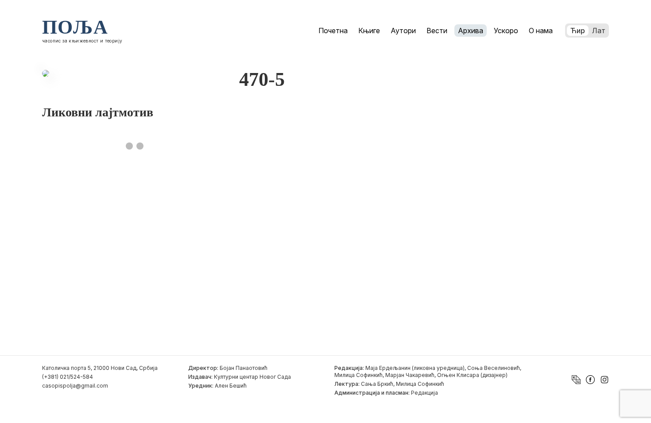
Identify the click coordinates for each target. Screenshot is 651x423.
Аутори (403, 30)
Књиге (369, 30)
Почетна (333, 30)
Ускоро (506, 30)
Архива (470, 30)
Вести (436, 30)
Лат (598, 30)
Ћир (577, 30)
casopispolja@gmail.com (75, 385)
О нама (541, 30)
